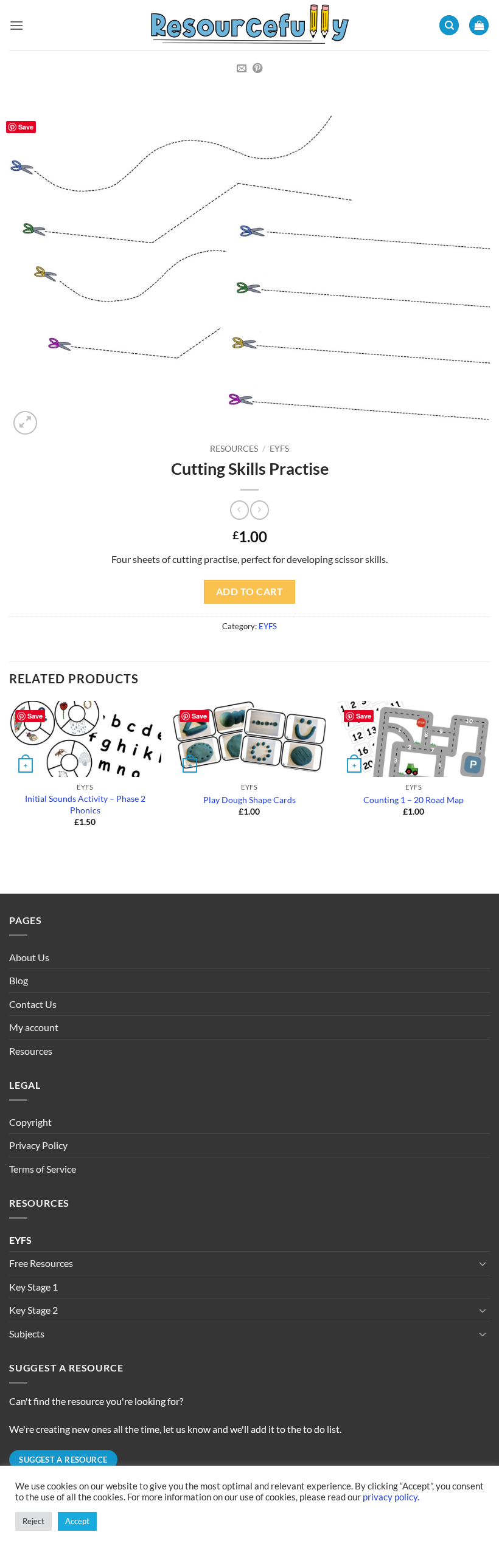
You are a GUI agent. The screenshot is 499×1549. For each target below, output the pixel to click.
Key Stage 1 (33, 1286)
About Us (29, 957)
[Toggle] (482, 1263)
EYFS (279, 449)
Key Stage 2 (33, 1310)
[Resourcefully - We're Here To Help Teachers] (249, 25)
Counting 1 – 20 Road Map (413, 800)
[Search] (449, 25)
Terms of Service (42, 1169)
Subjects (26, 1333)
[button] (16, 25)
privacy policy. (391, 1497)
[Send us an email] (241, 68)
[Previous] (10, 775)
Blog (18, 980)
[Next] (489, 775)
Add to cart (249, 591)
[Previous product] (259, 509)
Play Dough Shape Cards (249, 800)
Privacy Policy (38, 1145)
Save (25, 126)
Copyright (30, 1122)
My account (33, 1027)
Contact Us (33, 1004)
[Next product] (239, 509)
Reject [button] (33, 1521)
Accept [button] (77, 1521)
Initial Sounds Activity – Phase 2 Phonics (85, 804)
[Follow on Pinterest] (257, 68)
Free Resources (41, 1263)
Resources (234, 449)
